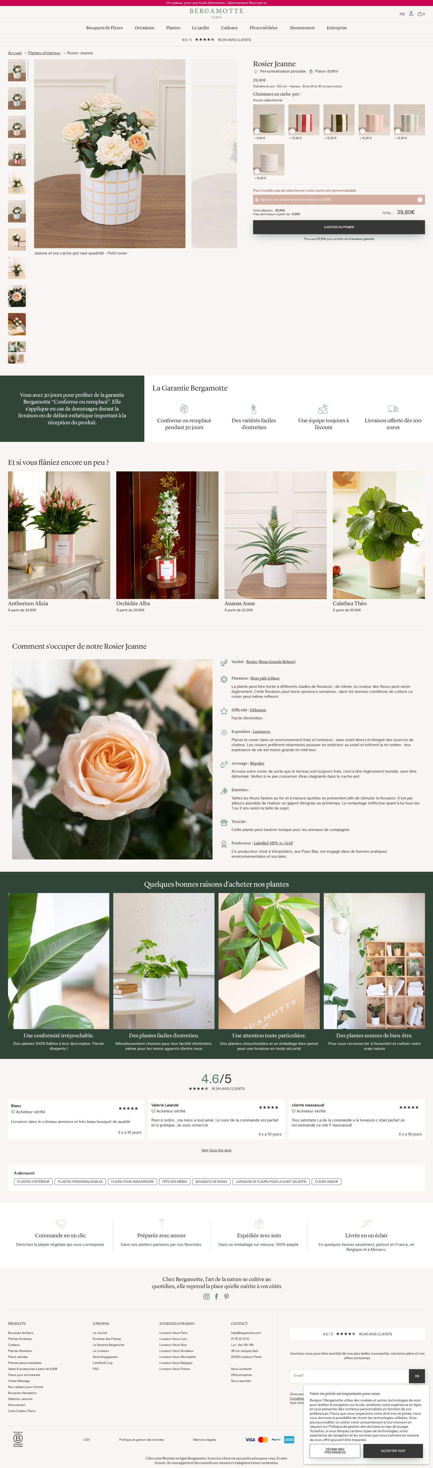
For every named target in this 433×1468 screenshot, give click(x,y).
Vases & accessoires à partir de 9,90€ (33, 1368)
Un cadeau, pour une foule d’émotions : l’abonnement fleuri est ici (216, 3)
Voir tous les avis (216, 1150)
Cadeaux (229, 28)
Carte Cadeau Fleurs (21, 1410)
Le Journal (100, 1332)
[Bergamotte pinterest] (227, 1297)
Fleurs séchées (263, 28)
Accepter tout (393, 1450)
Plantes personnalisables (80, 1181)
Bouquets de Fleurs (104, 28)
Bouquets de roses (211, 1181)
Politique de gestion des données (141, 1439)
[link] (411, 14)
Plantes (173, 28)
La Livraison (101, 1350)
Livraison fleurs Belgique (175, 1362)
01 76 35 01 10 (240, 1338)
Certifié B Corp (103, 1362)
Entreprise (337, 28)
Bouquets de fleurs (20, 1332)
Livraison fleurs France (174, 1368)
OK (417, 1376)
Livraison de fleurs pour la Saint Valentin (271, 1181)
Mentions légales (204, 1439)
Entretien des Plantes (107, 1338)
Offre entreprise (241, 1374)
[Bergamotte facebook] (216, 1297)
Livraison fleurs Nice (173, 1344)
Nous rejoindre (241, 1380)
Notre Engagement (105, 1356)
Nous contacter (241, 1368)
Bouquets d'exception (22, 1392)
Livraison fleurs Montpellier (177, 1356)
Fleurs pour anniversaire (132, 1181)
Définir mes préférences (335, 1451)
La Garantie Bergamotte (108, 1344)
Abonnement (302, 28)
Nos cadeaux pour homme (25, 1386)
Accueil (15, 53)
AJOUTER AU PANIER (339, 227)
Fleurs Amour (326, 1181)
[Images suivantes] (418, 534)
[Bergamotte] (216, 14)
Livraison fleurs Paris (173, 1332)
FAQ (95, 1368)
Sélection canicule (20, 1398)
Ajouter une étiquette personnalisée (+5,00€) (295, 199)
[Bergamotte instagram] (206, 1297)
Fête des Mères (174, 1181)
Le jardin (200, 28)
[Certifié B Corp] (18, 1448)
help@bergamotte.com (246, 1332)
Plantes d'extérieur (20, 1350)
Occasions (144, 28)
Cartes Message (19, 1380)
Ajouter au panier (59, 529)
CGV (86, 1439)
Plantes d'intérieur (44, 53)
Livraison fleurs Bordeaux (176, 1350)
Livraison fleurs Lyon (173, 1338)
